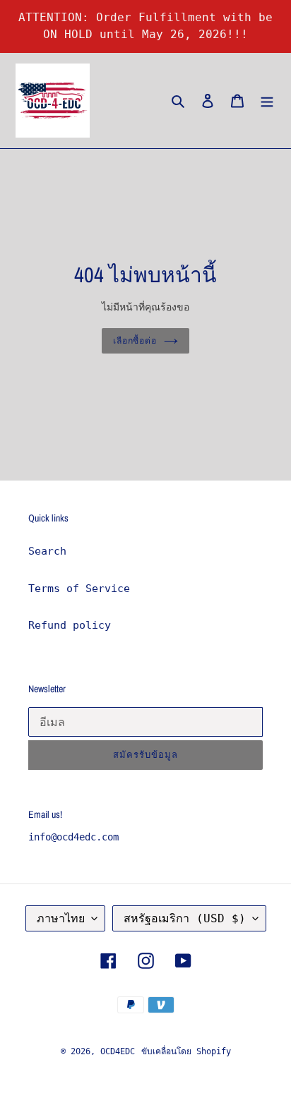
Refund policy (69, 625)
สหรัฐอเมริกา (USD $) (185, 918)
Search (47, 551)
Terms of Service (79, 588)
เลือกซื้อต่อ (135, 340)
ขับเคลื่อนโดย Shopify (186, 1051)
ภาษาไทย (61, 918)
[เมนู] (267, 100)
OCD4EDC (117, 1051)
